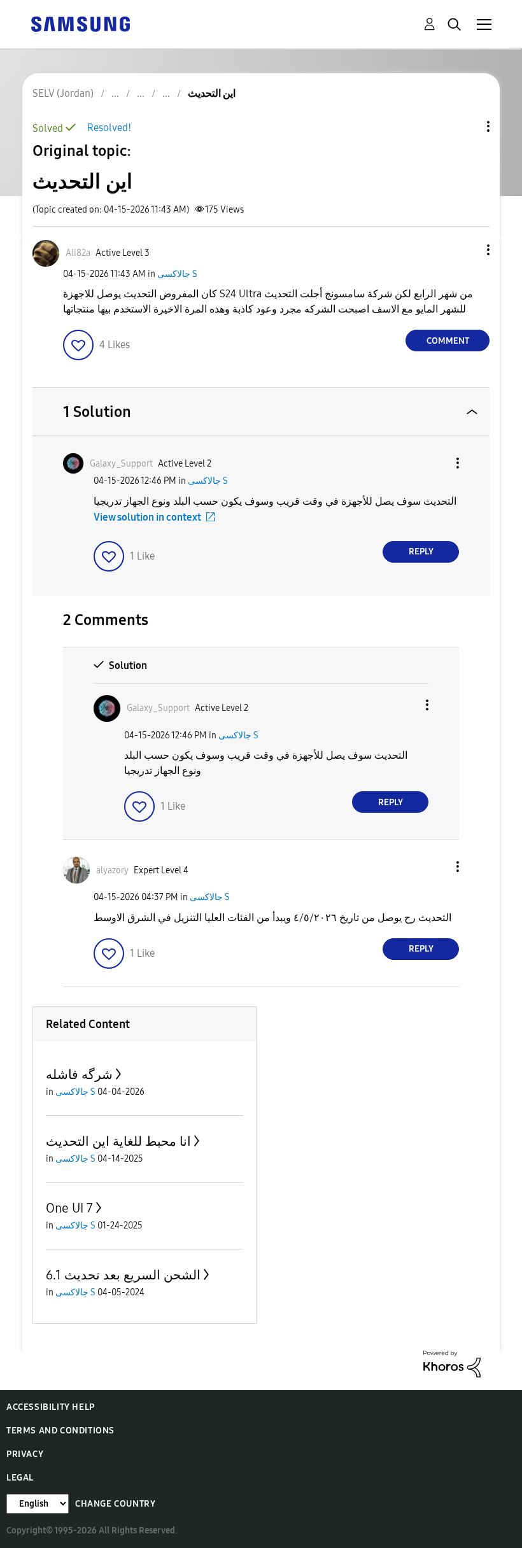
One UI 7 (69, 1208)
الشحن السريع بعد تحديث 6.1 (123, 1275)
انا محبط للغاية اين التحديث (118, 1141)
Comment (448, 340)
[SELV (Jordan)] (80, 23)
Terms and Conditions (60, 1430)
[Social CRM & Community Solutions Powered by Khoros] (452, 1363)
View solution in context (147, 517)
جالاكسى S (177, 274)
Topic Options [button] (467, 126)
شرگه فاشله (79, 1074)
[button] (467, 250)
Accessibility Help (50, 1407)
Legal (20, 1477)
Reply (421, 551)
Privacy (24, 1454)
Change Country (115, 1503)
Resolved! (109, 128)
